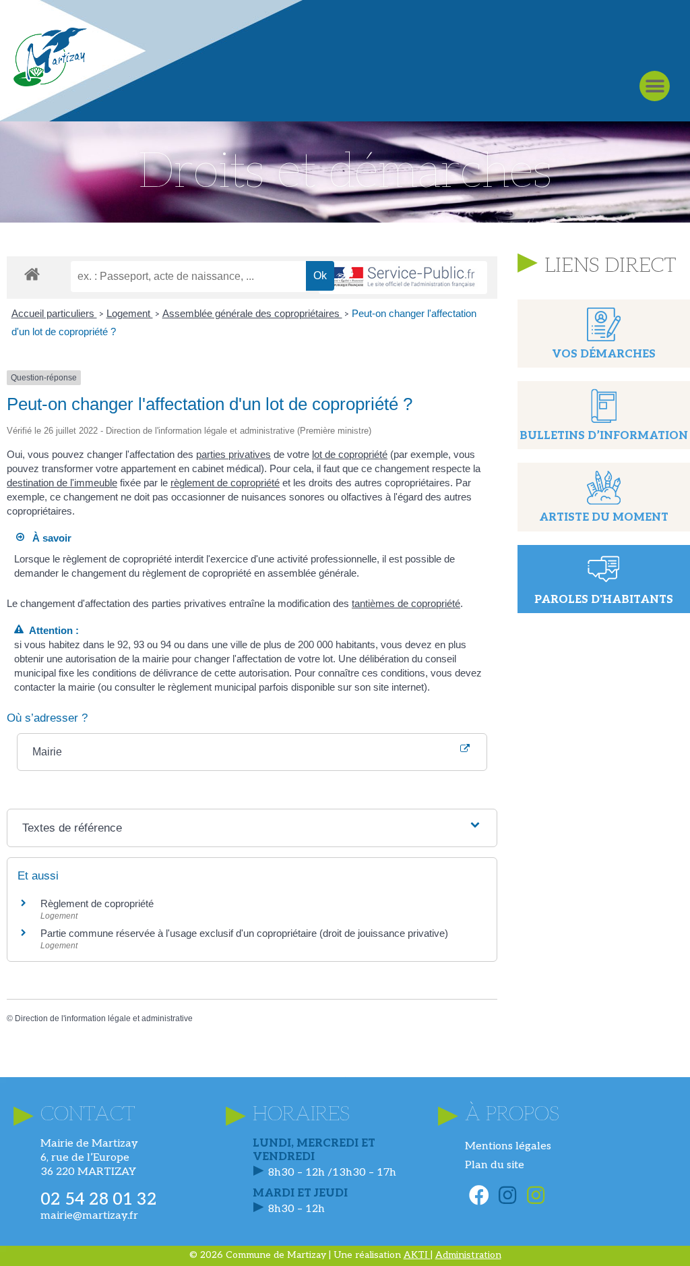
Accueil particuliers (54, 313)
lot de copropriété (349, 454)
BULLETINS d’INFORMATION (604, 436)
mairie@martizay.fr (89, 1215)
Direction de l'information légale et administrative (104, 1018)
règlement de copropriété (225, 482)
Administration (468, 1255)
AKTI (417, 1255)
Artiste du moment (603, 517)
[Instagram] (507, 1195)
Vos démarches (604, 354)
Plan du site (494, 1165)
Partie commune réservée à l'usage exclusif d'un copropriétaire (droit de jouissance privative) (244, 933)
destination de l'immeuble (62, 482)
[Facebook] (479, 1195)
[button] (654, 86)
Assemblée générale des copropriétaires (252, 313)
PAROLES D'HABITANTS (603, 600)
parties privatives (233, 454)
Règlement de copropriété (97, 903)
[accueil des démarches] (32, 273)
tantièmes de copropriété (406, 603)
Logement (129, 313)
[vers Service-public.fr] (403, 277)
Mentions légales (508, 1146)
